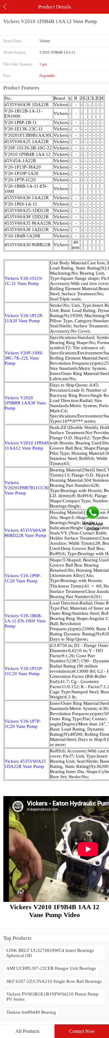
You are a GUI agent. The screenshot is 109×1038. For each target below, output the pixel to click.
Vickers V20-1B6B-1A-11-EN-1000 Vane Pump (25, 620)
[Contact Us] (93, 519)
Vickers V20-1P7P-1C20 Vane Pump (23, 724)
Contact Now (82, 1031)
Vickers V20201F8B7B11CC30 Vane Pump (27, 487)
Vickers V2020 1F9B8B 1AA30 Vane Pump (25, 402)
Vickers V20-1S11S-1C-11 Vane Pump (24, 281)
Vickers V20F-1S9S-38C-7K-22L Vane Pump (24, 358)
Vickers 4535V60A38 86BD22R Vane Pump (25, 533)
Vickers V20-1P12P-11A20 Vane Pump (24, 318)
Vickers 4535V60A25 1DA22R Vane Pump (25, 764)
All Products (27, 1031)
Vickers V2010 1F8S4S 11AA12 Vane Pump (27, 445)
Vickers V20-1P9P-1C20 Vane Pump (23, 578)
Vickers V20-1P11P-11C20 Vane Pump (24, 671)
